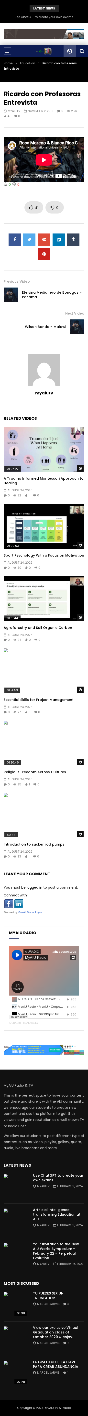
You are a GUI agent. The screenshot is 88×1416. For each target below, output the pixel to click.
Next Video (74, 313)
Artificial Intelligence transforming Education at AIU (56, 1214)
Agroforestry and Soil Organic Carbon (38, 627)
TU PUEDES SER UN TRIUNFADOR (48, 1295)
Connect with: (16, 895)
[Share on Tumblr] (73, 239)
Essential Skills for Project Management (39, 699)
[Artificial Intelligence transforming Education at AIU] (16, 1221)
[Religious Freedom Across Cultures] (44, 743)
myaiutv (14, 111)
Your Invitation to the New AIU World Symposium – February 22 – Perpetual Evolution (56, 1251)
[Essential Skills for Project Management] (44, 671)
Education (27, 63)
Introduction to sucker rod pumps (34, 844)
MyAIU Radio (30, 1023)
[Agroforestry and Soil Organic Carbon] (44, 599)
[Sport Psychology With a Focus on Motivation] (44, 526)
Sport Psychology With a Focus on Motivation (44, 555)
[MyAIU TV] (43, 51)
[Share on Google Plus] (44, 239)
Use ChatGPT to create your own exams (44, 17)
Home (8, 63)
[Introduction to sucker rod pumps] (44, 815)
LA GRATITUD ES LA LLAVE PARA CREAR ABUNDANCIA (55, 1364)
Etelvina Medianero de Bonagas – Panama (52, 294)
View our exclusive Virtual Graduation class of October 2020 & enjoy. (55, 1332)
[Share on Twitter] (29, 239)
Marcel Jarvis (48, 1304)
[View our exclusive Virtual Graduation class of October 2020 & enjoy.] (16, 1338)
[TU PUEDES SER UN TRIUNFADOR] (16, 1304)
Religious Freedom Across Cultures (35, 772)
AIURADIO (15, 1023)
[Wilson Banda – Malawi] (77, 326)
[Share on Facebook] (15, 239)
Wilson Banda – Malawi (45, 326)
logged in (34, 887)
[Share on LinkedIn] (59, 239)
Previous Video (17, 281)
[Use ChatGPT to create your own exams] (16, 1186)
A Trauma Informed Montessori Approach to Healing (44, 480)
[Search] (82, 51)
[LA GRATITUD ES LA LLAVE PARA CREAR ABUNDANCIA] (16, 1373)
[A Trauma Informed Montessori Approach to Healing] (44, 449)
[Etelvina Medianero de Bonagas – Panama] (11, 295)
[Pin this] (44, 254)
